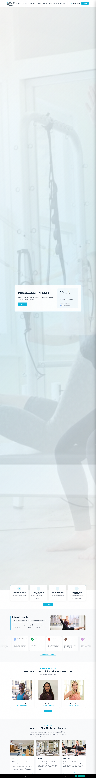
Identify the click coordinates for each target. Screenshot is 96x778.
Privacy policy (81, 776)
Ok (76, 776)
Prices (50, 3)
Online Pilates (25, 3)
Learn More (22, 772)
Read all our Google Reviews (48, 654)
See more (48, 711)
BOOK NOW (62, 3)
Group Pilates (33, 3)
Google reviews (67, 293)
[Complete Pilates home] (11, 3)
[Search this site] (68, 3)
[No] (94, 776)
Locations (45, 3)
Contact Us (56, 3)
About (39, 3)
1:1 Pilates (18, 3)
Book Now (85, 3)
